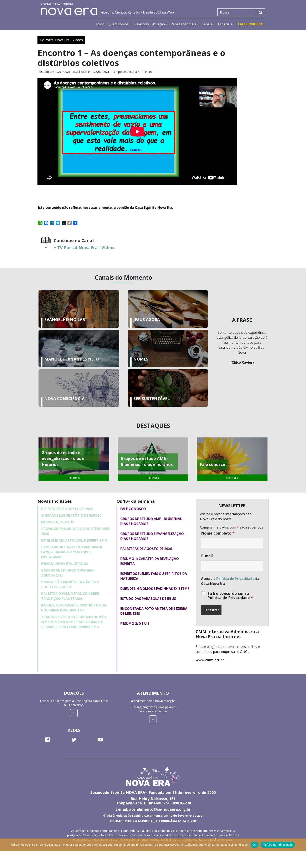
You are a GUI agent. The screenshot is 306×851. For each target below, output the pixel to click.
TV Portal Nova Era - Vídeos (61, 40)
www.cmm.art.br (210, 660)
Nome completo (218, 533)
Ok (254, 844)
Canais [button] (207, 24)
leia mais (74, 478)
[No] (301, 845)
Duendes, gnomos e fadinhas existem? (154, 588)
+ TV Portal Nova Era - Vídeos (85, 247)
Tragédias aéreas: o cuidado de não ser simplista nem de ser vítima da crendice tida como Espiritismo (73, 622)
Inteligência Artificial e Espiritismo (74, 540)
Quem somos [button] (118, 24)
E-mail (207, 556)
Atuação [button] (158, 24)
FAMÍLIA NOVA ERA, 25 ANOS (64, 563)
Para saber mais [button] (183, 24)
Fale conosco (133, 508)
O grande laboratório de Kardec (71, 515)
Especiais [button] (225, 24)
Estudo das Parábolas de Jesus (148, 598)
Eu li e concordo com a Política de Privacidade (230, 595)
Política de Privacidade (235, 578)
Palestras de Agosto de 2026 (67, 508)
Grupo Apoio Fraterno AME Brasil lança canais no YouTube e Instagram (72, 552)
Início (100, 24)
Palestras (141, 24)
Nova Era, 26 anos (57, 522)
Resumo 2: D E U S (134, 623)
